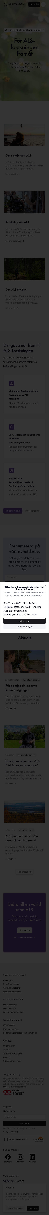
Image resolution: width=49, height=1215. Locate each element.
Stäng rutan (24, 621)
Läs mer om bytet (24, 626)
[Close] (46, 586)
